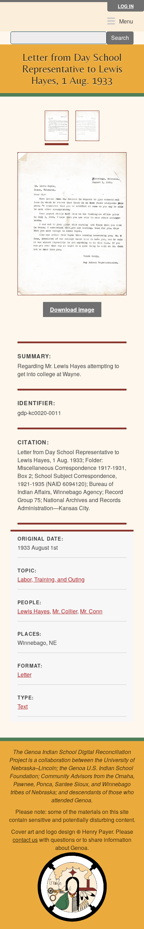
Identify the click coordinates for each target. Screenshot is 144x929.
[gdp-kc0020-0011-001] (72, 223)
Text (22, 706)
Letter (24, 674)
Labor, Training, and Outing (51, 579)
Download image (72, 309)
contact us (25, 840)
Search (120, 38)
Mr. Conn (91, 611)
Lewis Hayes (33, 611)
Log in (126, 6)
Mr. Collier (64, 611)
